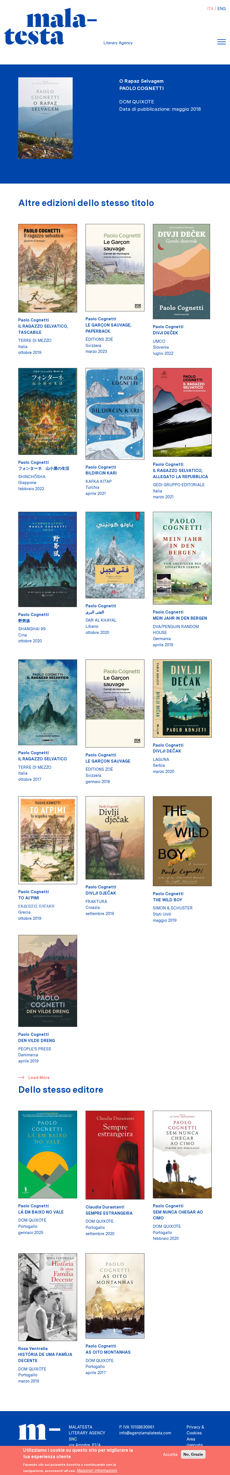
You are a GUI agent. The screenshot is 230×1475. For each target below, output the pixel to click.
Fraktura (96, 901)
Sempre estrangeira (109, 1213)
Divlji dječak (101, 893)
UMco (159, 341)
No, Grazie (193, 1454)
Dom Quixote (32, 1220)
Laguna (161, 759)
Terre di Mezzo (34, 340)
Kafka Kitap (99, 481)
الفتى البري (95, 612)
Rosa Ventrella (33, 1348)
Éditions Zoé (99, 339)
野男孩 (24, 620)
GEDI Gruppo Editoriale (179, 484)
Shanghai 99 (32, 628)
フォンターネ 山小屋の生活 (43, 468)
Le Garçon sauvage (108, 761)
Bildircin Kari (101, 473)
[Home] (50, 26)
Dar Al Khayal (101, 620)
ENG (221, 8)
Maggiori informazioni (97, 1470)
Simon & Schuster (173, 908)
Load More (39, 1077)
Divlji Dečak (167, 751)
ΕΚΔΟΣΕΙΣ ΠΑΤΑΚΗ (36, 906)
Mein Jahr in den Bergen (180, 618)
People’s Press (34, 1048)
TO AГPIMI (28, 897)
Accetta (170, 1454)
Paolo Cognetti (141, 88)
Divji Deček (165, 332)
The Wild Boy (167, 899)
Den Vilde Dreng (36, 1040)
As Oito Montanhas (108, 1352)
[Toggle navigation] (221, 42)
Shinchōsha (31, 476)
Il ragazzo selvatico (42, 758)
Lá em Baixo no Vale (41, 1212)
